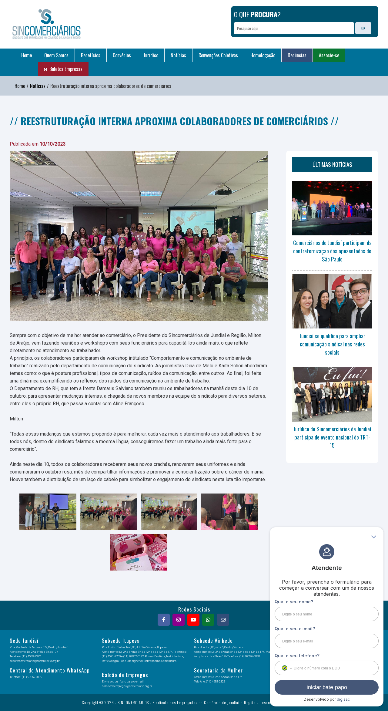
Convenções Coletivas (218, 55)
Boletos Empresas (65, 68)
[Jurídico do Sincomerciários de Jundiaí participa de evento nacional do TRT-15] (332, 394)
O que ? (257, 14)
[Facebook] (164, 619)
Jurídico (150, 55)
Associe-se (329, 55)
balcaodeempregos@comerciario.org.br (127, 686)
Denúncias (297, 55)
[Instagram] (179, 619)
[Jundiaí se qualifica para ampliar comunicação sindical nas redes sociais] (332, 301)
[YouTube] (194, 619)
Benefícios (90, 55)
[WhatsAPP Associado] (209, 619)
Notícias (178, 55)
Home (26, 55)
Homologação (262, 55)
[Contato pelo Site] (224, 619)
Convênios (122, 55)
